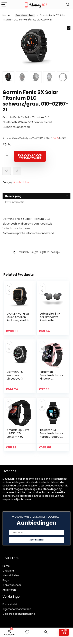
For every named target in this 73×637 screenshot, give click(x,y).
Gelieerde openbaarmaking (19, 614)
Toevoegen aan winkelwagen (30, 156)
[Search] (68, 4)
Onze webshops (12, 585)
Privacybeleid (10, 604)
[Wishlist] (27, 632)
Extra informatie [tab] (14, 202)
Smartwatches (24, 15)
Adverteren (9, 589)
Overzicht (8, 570)
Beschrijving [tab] (13, 196)
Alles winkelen (11, 575)
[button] (68, 28)
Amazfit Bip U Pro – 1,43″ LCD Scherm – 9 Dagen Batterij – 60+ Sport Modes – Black (18, 438)
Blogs (6, 580)
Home (6, 15)
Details (56, 138)
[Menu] (4, 4)
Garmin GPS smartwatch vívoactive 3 (15, 375)
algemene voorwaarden (17, 609)
